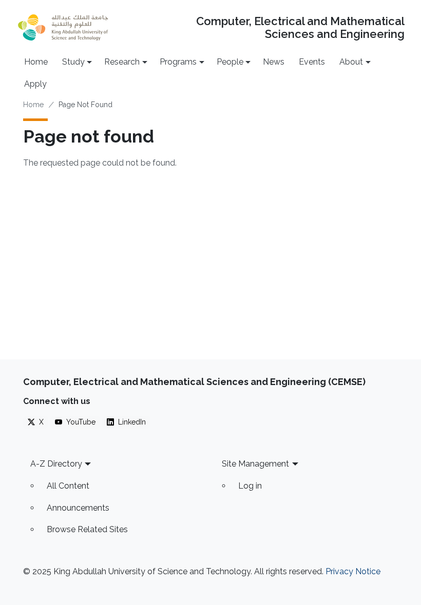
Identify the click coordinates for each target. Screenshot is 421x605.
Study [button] (73, 62)
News (273, 62)
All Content (68, 486)
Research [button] (122, 62)
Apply (35, 84)
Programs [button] (178, 62)
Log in (250, 486)
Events (312, 62)
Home (36, 62)
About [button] (351, 62)
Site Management (255, 464)
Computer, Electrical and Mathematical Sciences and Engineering (300, 28)
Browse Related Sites (87, 529)
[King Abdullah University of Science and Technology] (63, 27)
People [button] (230, 62)
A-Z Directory (56, 464)
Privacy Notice (353, 571)
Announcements (78, 508)
